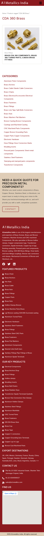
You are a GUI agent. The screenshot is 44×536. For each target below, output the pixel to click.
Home (4, 13)
